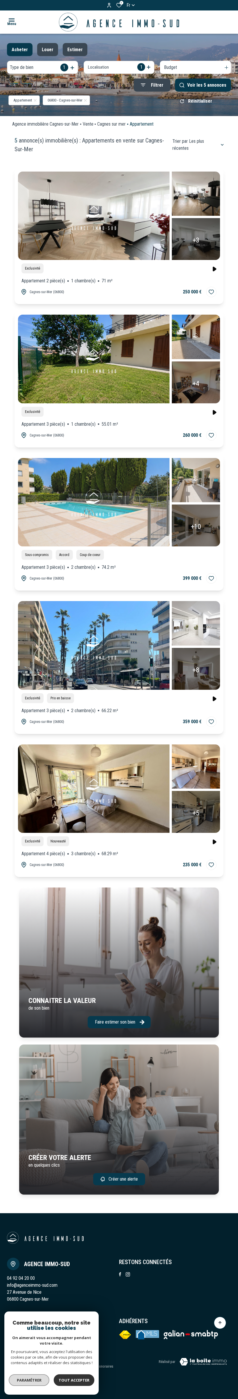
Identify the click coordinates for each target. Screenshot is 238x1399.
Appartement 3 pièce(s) (69, 424)
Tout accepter (74, 1380)
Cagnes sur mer (111, 124)
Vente (88, 124)
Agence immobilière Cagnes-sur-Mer (45, 124)
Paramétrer (29, 1380)
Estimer (75, 49)
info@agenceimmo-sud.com (32, 1285)
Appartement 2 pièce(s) (67, 281)
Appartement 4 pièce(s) (69, 853)
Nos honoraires (101, 1366)
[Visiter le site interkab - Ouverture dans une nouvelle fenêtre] (191, 1334)
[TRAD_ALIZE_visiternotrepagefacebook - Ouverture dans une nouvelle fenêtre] (120, 1274)
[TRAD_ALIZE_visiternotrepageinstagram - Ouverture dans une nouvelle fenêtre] (128, 1274)
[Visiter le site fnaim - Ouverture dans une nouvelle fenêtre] (125, 1334)
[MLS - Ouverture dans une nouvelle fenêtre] (147, 1334)
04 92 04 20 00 (21, 1278)
